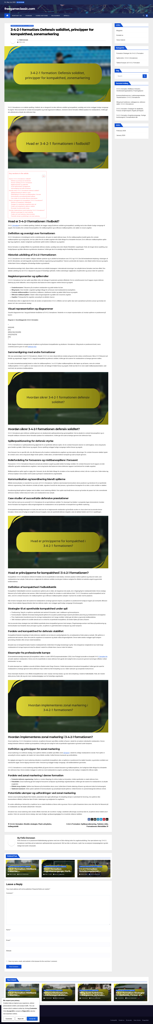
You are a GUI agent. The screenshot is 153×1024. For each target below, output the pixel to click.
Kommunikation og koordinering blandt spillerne (23, 196)
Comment (9, 893)
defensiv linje (32, 346)
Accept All (32, 1018)
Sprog (66, 15)
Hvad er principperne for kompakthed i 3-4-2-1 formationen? (26, 200)
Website (8, 951)
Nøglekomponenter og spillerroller (19, 184)
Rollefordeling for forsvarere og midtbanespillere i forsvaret (26, 194)
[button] (143, 15)
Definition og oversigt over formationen (21, 180)
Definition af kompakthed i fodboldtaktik (21, 202)
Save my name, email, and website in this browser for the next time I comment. (32, 961)
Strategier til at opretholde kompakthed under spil (23, 204)
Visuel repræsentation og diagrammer (20, 186)
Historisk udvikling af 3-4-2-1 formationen (21, 182)
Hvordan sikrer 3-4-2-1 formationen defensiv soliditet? (24, 190)
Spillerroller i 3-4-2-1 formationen (127, 58)
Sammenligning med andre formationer (21, 188)
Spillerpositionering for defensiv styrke (21, 192)
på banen (66, 753)
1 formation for (102, 656)
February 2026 (121, 130)
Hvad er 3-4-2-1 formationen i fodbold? (20, 178)
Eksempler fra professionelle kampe (20, 208)
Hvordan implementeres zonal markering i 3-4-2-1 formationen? (27, 210)
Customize (9, 1018)
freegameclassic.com (19, 9)
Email (8, 940)
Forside (29, 15)
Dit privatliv (129, 1020)
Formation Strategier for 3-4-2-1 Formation (22, 25)
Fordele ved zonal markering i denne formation (23, 214)
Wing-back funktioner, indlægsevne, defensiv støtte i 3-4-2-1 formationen (94, 995)
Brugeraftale (145, 1020)
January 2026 (120, 135)
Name (8, 930)
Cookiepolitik (113, 1020)
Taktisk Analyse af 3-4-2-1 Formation (128, 62)
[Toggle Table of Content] (43, 176)
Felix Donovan (23, 40)
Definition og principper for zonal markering (22, 212)
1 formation (15, 225)
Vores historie (42, 15)
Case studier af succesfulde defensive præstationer (24, 198)
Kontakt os (17, 15)
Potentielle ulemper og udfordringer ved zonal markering (25, 216)
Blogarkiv (56, 15)
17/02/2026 (48, 998)
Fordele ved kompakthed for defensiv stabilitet (23, 206)
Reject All (20, 1018)
